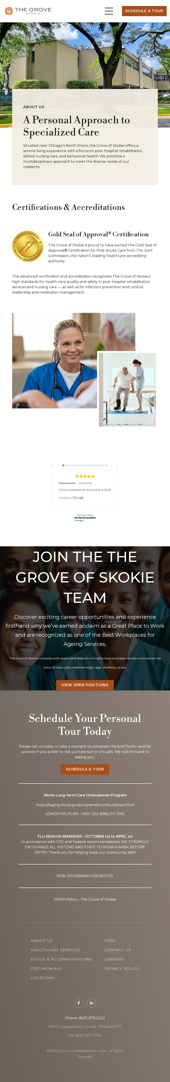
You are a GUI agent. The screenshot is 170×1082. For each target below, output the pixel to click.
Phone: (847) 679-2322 (85, 1043)
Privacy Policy (121, 994)
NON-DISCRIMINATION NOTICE (85, 901)
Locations (43, 1003)
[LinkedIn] (91, 1028)
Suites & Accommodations (61, 984)
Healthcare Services (55, 975)
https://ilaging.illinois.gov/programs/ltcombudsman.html (85, 830)
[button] (53, 465)
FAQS (110, 966)
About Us (42, 966)
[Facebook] (78, 1028)
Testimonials (46, 994)
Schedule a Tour (144, 11)
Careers (114, 984)
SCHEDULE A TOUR (85, 794)
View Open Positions (85, 710)
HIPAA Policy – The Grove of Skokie (85, 925)
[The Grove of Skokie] (28, 11)
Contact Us (117, 975)
